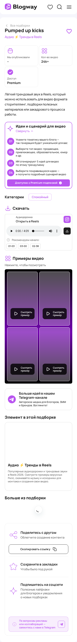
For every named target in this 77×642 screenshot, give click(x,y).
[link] (69, 31)
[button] (50, 7)
